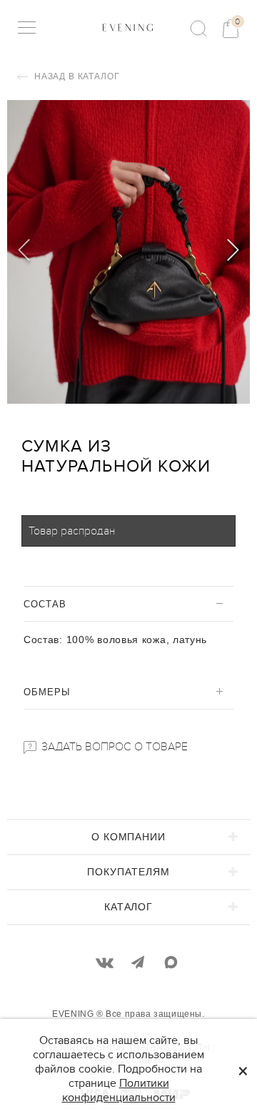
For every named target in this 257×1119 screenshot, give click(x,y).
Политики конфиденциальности (119, 1090)
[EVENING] (128, 27)
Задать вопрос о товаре (113, 746)
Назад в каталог (75, 76)
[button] (233, 252)
